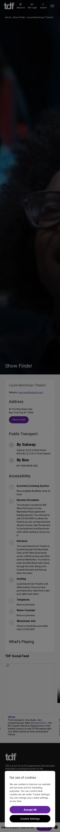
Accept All (30, 809)
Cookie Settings (30, 818)
